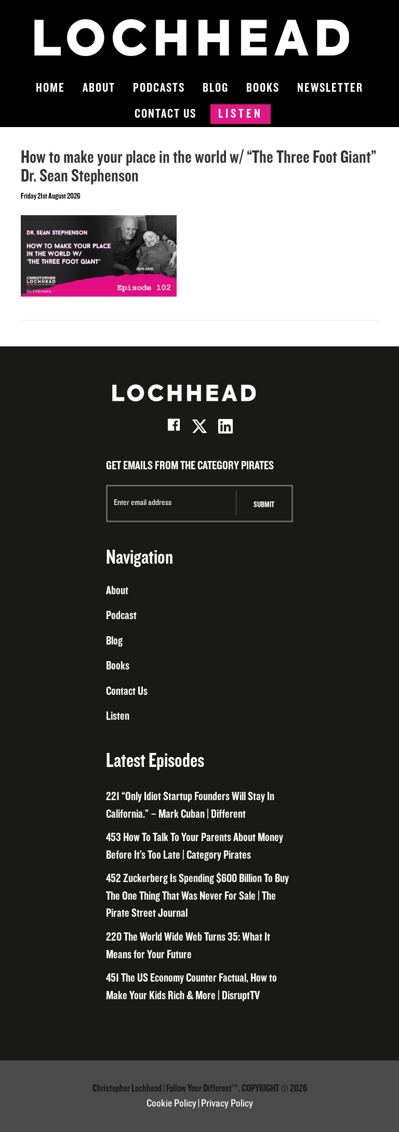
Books (263, 88)
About (99, 88)
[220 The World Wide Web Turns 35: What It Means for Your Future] (199, 946)
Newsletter (330, 88)
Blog (216, 88)
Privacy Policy (227, 1103)
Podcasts (159, 88)
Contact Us (165, 114)
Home (50, 88)
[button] (173, 426)
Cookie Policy (171, 1103)
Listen (240, 114)
